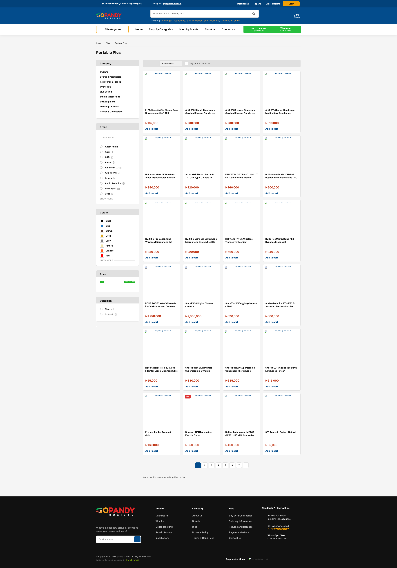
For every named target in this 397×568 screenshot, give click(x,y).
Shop (108, 43)
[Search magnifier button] (253, 14)
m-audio (235, 20)
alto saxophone (211, 20)
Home (98, 43)
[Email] (126, 520)
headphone (179, 20)
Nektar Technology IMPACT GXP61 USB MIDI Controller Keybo (239, 435)
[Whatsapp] (135, 520)
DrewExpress (132, 560)
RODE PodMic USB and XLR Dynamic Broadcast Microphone (279, 242)
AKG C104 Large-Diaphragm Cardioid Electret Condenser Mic (240, 113)
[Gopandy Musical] (109, 16)
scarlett (225, 20)
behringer (167, 20)
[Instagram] (106, 520)
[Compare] (175, 82)
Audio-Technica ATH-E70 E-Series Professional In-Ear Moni (280, 306)
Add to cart (151, 128)
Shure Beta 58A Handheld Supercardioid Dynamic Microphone (198, 370)
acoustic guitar (194, 20)
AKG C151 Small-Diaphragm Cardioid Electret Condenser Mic (200, 113)
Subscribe (137, 539)
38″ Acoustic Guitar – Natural (280, 432)
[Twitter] (116, 520)
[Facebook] (97, 520)
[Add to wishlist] (175, 75)
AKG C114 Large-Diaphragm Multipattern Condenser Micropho (280, 113)
